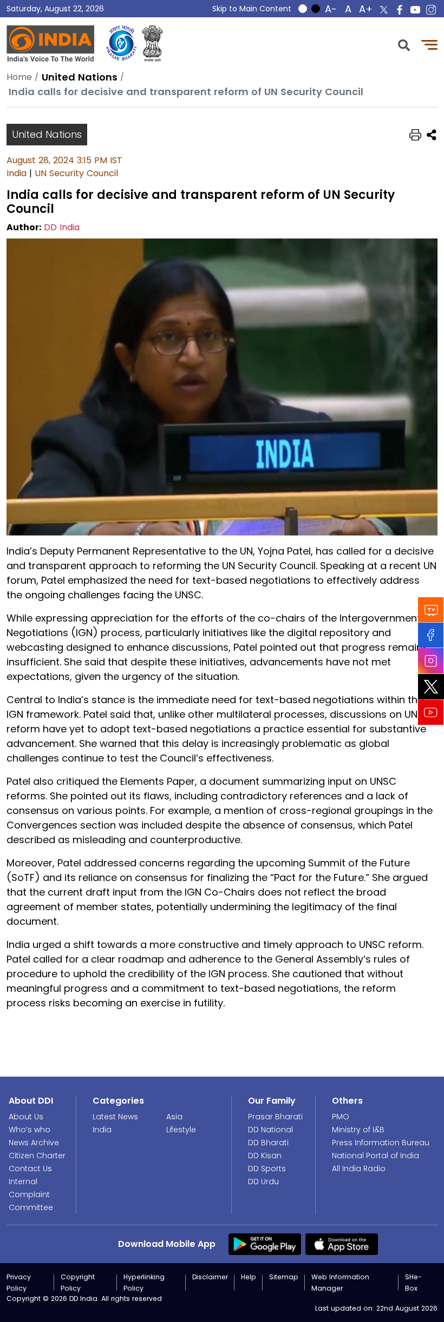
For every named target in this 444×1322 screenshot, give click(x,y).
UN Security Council (76, 173)
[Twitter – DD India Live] (383, 9)
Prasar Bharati (275, 1116)
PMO (340, 1116)
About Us (26, 1116)
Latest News (115, 1116)
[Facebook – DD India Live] (399, 9)
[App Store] (341, 1243)
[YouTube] (431, 712)
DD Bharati (268, 1142)
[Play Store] (264, 1243)
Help (248, 1276)
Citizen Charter (37, 1155)
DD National (270, 1129)
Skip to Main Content (251, 8)
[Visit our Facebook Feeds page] (431, 635)
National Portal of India (375, 1155)
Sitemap (283, 1276)
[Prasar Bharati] (121, 43)
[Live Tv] (431, 610)
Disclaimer (210, 1276)
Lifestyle (181, 1129)
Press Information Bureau (380, 1142)
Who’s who (29, 1129)
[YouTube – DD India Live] (415, 9)
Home (19, 77)
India (16, 173)
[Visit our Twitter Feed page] (431, 687)
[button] (404, 44)
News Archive (34, 1142)
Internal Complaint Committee (31, 1194)
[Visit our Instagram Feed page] (431, 661)
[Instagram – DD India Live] (431, 9)
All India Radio (359, 1168)
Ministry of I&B (358, 1129)
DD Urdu (263, 1181)
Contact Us (30, 1168)
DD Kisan (265, 1155)
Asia (174, 1116)
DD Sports (267, 1168)
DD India (62, 227)
